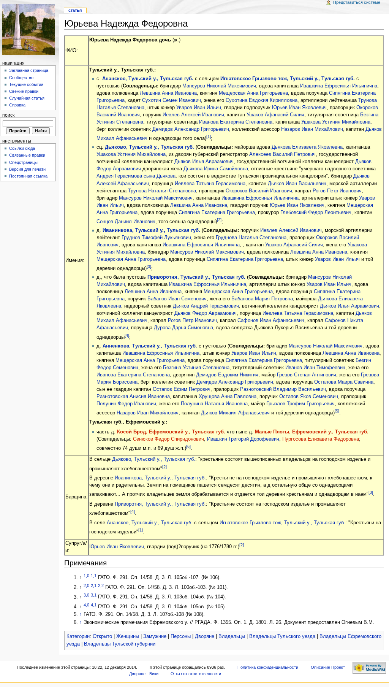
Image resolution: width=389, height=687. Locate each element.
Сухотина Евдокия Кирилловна (261, 100)
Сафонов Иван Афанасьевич (270, 320)
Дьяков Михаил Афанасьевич (235, 413)
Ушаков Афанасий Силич (275, 114)
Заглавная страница (28, 70)
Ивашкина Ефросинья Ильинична (338, 86)
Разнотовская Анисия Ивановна (133, 396)
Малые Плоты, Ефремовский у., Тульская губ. (311, 432)
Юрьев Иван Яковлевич (299, 107)
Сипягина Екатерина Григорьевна (217, 212)
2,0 (86, 585)
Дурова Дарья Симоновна (183, 327)
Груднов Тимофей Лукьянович (156, 237)
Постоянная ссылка (28, 176)
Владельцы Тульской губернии (119, 644)
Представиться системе (356, 2)
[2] (219, 219)
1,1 (93, 575)
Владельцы (231, 636)
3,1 (93, 595)
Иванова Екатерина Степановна (235, 122)
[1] (208, 136)
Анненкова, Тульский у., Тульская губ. (150, 346)
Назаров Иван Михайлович (312, 129)
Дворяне (204, 636)
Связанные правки (27, 155)
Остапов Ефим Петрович (181, 389)
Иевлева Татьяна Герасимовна (210, 183)
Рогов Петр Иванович (337, 191)
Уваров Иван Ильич (198, 107)
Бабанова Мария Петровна (262, 298)
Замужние (154, 636)
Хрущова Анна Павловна (227, 396)
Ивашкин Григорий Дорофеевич (243, 439)
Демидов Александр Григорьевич (190, 129)
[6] (188, 446)
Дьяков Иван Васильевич (297, 183)
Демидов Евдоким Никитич (227, 375)
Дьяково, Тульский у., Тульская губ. (149, 147)
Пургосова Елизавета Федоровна (320, 439)
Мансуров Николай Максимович (219, 86)
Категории (78, 636)
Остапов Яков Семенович (308, 396)
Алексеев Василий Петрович (282, 154)
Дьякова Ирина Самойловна (215, 168)
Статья (75, 10)
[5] (337, 411)
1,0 (86, 575)
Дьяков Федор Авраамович (205, 313)
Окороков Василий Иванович (259, 191)
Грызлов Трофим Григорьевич (300, 403)
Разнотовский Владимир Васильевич (283, 389)
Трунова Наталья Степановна (162, 191)
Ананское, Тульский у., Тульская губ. (147, 78)
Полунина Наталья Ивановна (214, 403)
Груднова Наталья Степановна (251, 237)
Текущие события (26, 84)
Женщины (127, 636)
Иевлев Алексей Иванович (193, 114)
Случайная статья (26, 98)
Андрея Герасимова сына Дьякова (136, 176)
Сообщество (21, 77)
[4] (127, 335)
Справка (17, 105)
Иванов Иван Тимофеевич (315, 367)
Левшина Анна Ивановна (168, 93)
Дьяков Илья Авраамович (204, 161)
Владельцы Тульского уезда (282, 636)
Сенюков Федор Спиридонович (168, 439)
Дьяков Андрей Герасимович (206, 306)
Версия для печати (27, 169)
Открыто (102, 636)
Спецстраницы (23, 162)
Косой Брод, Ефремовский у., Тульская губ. (171, 432)
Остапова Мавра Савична (343, 382)
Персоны (181, 636)
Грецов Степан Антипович (306, 375)
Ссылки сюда (22, 148)
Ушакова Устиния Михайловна (335, 122)
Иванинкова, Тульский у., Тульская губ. (151, 230)
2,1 (93, 585)
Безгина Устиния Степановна (196, 367)
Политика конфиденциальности (267, 667)
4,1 (93, 605)
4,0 (86, 605)
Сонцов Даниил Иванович (125, 221)
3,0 (86, 595)
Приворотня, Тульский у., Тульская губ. (196, 277)
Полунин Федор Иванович (126, 403)
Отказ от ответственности (196, 673)
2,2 (101, 585)
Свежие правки (23, 91)
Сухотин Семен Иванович (171, 100)
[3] (149, 266)
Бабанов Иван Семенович (177, 298)
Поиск (8, 115)
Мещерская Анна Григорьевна (253, 93)
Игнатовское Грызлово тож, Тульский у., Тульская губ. (287, 78)
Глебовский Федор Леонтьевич (315, 212)
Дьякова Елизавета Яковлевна (307, 147)
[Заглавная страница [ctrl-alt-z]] (29, 29)
